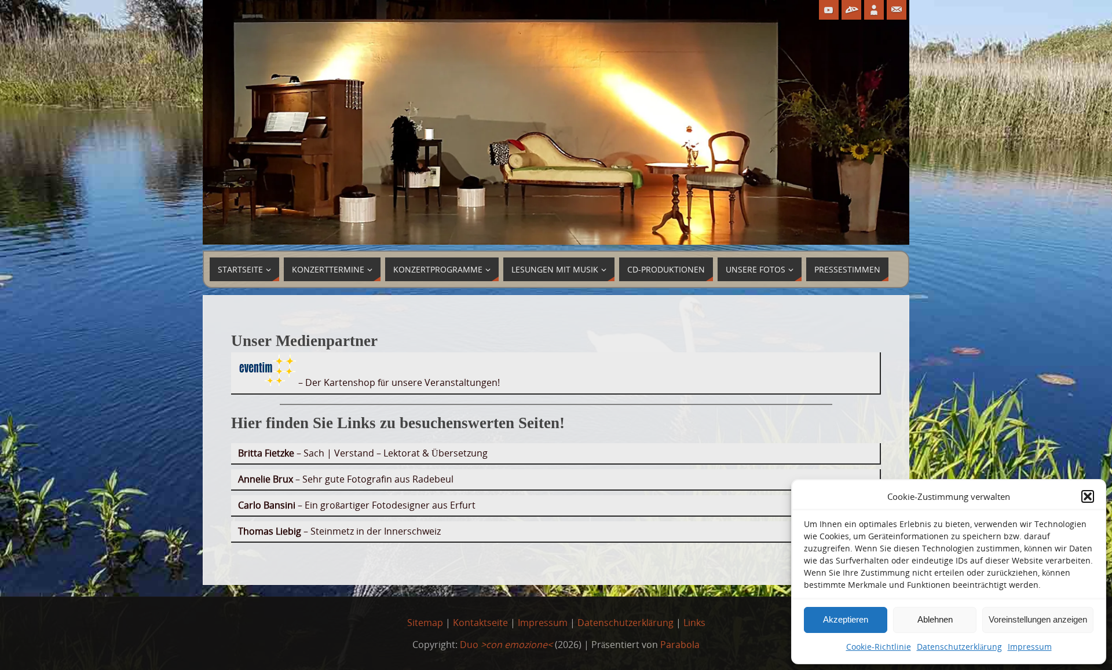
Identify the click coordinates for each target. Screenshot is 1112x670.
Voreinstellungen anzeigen (1038, 619)
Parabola (680, 644)
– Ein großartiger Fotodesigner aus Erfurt (356, 505)
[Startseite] (874, 10)
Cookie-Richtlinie (878, 646)
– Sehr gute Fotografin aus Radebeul (345, 479)
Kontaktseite (480, 622)
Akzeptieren (845, 619)
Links (694, 622)
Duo (506, 644)
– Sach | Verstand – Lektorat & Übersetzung (363, 453)
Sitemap (425, 622)
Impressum (1030, 646)
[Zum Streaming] (851, 10)
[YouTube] (829, 10)
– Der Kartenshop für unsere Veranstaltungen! (398, 382)
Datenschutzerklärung (959, 646)
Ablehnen (935, 619)
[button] (1087, 496)
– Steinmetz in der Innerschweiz (339, 531)
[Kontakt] (896, 10)
